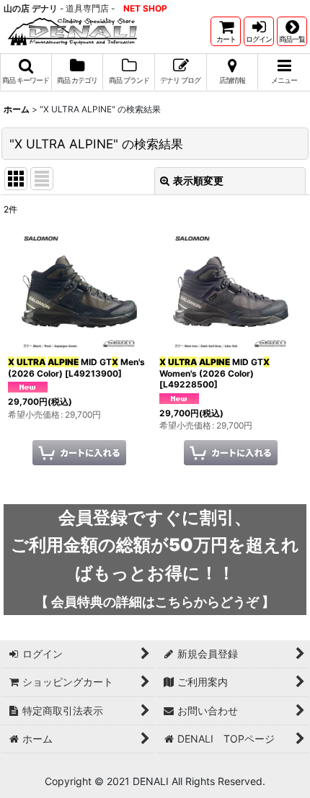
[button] (292, 31)
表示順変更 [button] (198, 180)
